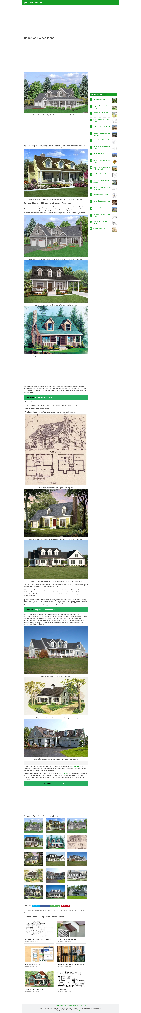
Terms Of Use (76, 1005)
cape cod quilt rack (59, 910)
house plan (75, 766)
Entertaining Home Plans (101, 113)
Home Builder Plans (99, 208)
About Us (83, 1005)
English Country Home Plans (102, 126)
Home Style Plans (98, 153)
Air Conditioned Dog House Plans (67, 939)
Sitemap (57, 1005)
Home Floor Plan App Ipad (33, 964)
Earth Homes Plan (99, 99)
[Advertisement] (70, 19)
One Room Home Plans (100, 174)
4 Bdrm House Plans (99, 228)
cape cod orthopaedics (47, 910)
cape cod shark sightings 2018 (72, 910)
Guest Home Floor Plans (100, 194)
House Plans (28, 41)
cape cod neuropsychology (34, 910)
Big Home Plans (61, 989)
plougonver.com (34, 2)
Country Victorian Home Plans (34, 989)
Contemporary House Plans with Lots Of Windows (72, 964)
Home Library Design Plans (101, 201)
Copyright (69, 1005)
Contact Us (63, 1005)
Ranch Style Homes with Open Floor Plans (38, 939)
